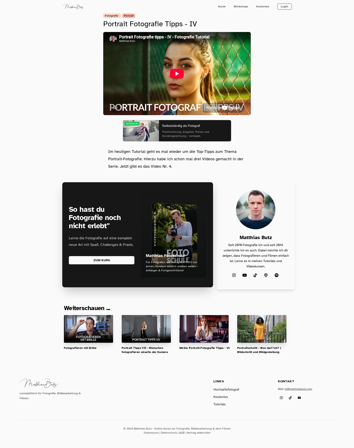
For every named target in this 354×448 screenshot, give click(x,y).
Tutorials (219, 404)
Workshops (241, 6)
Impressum (151, 432)
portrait (129, 15)
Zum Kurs (101, 260)
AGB (182, 432)
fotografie (112, 15)
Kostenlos (262, 6)
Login (284, 6)
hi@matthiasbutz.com (298, 389)
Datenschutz (169, 432)
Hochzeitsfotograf (226, 389)
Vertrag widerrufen (199, 432)
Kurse (222, 6)
